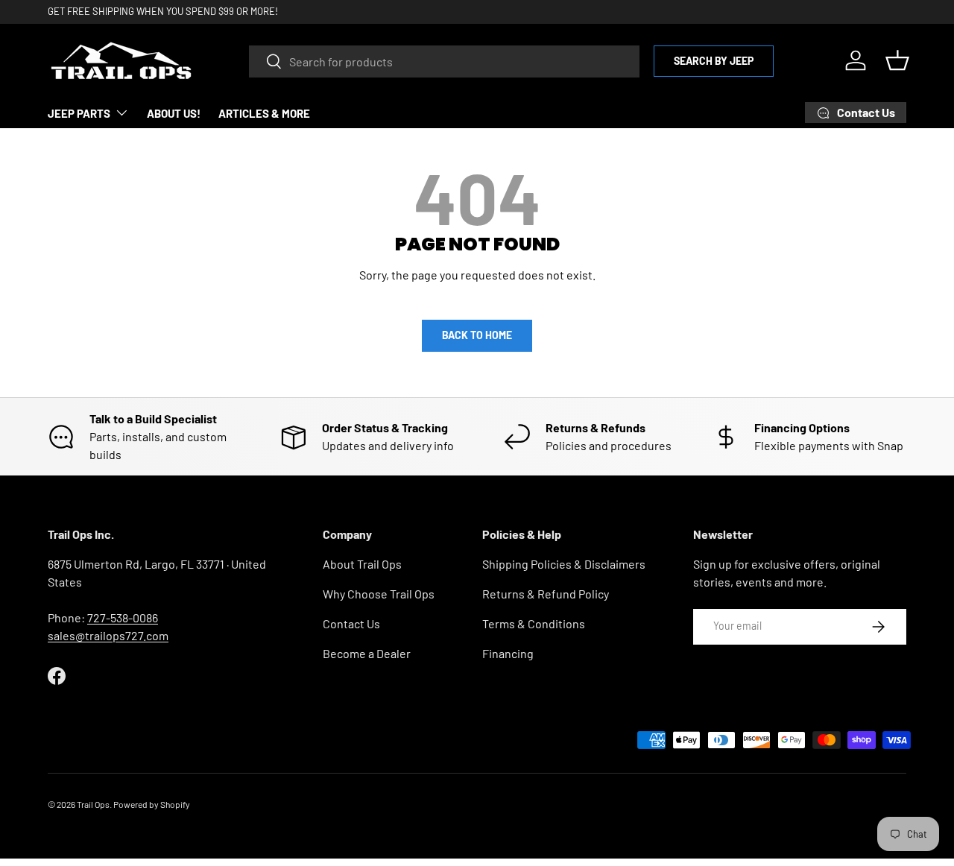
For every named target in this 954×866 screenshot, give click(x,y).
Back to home (477, 335)
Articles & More (264, 113)
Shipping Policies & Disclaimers (563, 564)
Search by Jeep (714, 60)
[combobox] (444, 61)
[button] (897, 60)
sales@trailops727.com (108, 635)
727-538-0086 (122, 617)
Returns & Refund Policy (545, 594)
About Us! (173, 113)
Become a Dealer (367, 653)
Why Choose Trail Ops (379, 594)
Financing (508, 653)
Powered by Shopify (151, 804)
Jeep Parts (79, 113)
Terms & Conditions (533, 623)
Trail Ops (93, 804)
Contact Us (351, 623)
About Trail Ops (362, 564)
